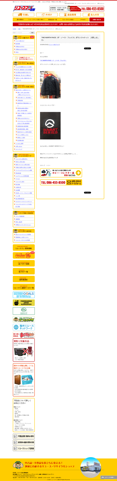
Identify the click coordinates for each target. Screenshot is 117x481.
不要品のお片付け (20, 46)
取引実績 (18, 184)
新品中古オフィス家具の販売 (24, 132)
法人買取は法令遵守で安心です (23, 72)
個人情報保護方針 (20, 198)
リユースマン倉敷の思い (22, 159)
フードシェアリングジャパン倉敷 (24, 170)
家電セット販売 (21, 137)
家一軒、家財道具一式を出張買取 (24, 69)
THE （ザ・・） (53, 60)
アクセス (18, 178)
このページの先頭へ (109, 477)
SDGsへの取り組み (20, 161)
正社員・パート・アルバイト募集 (24, 193)
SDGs (17, 52)
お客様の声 (18, 187)
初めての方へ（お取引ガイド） (23, 90)
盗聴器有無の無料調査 (22, 126)
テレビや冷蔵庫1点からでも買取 (24, 66)
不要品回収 (20, 100)
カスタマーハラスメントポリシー (24, 201)
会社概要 (18, 190)
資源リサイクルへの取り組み (23, 164)
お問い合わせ (19, 146)
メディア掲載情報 (20, 216)
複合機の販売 (20, 140)
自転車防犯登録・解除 (22, 129)
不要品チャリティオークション (23, 224)
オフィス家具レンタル (22, 134)
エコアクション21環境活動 (22, 176)
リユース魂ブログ (54, 44)
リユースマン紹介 (20, 181)
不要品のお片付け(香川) (21, 49)
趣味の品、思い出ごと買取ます (23, 75)
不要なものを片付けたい (23, 118)
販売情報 (18, 43)
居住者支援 (18, 173)
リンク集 (18, 195)
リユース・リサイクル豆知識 (23, 240)
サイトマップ (19, 149)
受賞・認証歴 (19, 222)
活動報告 (18, 219)
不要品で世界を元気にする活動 (23, 167)
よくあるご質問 (19, 143)
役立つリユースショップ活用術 (23, 234)
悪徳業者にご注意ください (22, 237)
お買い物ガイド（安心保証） (24, 97)
